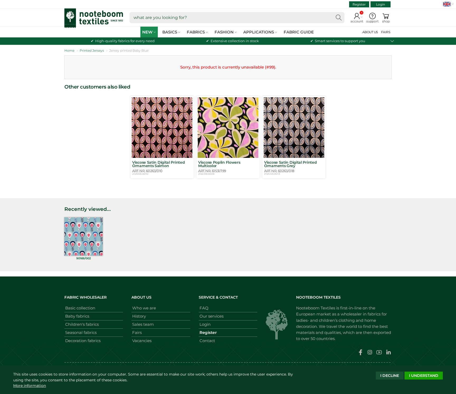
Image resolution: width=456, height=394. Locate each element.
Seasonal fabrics (81, 332)
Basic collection (80, 307)
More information (29, 385)
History (139, 316)
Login (380, 4)
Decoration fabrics (83, 340)
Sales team (143, 324)
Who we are (144, 307)
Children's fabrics (82, 324)
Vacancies (141, 340)
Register (359, 4)
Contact (207, 340)
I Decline (389, 375)
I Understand (423, 375)
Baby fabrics (77, 316)
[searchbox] (237, 17)
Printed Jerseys (92, 50)
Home (69, 50)
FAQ (204, 307)
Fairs (137, 332)
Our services (212, 316)
